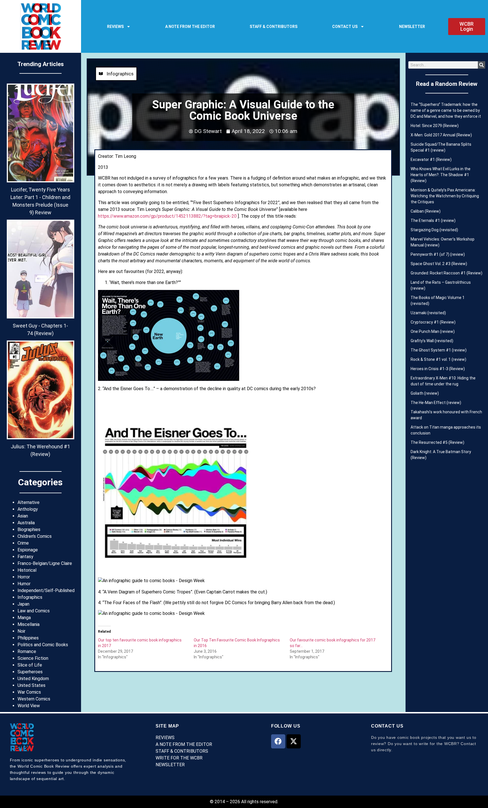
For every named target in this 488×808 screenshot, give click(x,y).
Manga (24, 617)
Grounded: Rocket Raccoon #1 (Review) (446, 273)
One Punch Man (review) (433, 331)
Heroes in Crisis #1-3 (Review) (438, 368)
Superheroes (30, 671)
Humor (24, 583)
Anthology (28, 509)
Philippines (28, 638)
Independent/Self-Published (46, 590)
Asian (23, 516)
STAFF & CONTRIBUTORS (273, 26)
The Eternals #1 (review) (433, 220)
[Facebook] (278, 741)
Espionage (28, 550)
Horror (24, 577)
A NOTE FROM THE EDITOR (190, 26)
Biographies (29, 529)
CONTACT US (345, 26)
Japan (23, 604)
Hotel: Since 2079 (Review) (435, 125)
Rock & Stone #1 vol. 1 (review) (438, 359)
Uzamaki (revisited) (428, 313)
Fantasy (25, 556)
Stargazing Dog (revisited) (434, 230)
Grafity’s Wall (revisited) (432, 341)
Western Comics (34, 699)
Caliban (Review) (426, 211)
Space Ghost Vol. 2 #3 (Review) (439, 263)
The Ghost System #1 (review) (439, 350)
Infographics (30, 597)
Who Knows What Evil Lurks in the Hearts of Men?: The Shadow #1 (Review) (440, 175)
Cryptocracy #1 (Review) (433, 322)
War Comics (29, 692)
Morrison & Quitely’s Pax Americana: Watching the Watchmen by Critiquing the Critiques (445, 196)
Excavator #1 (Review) (431, 159)
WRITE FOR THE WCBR (179, 758)
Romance (27, 651)
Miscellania (29, 624)
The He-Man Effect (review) (436, 402)
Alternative (29, 502)
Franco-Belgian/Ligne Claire (45, 563)
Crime (23, 543)
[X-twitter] (294, 741)
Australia (26, 522)
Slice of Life (30, 665)
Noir (21, 631)
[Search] (481, 65)
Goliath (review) (425, 393)
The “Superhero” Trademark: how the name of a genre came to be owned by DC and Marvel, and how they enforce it (446, 110)
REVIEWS (115, 26)
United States (31, 685)
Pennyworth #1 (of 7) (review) (438, 254)
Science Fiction (33, 658)
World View (29, 705)
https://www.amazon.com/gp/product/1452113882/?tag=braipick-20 (167, 216)
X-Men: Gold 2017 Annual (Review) (441, 135)
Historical (27, 570)
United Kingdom (33, 678)
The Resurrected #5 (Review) (437, 442)
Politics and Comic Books (43, 644)
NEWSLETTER (412, 26)
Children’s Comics (35, 536)
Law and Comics (34, 610)
